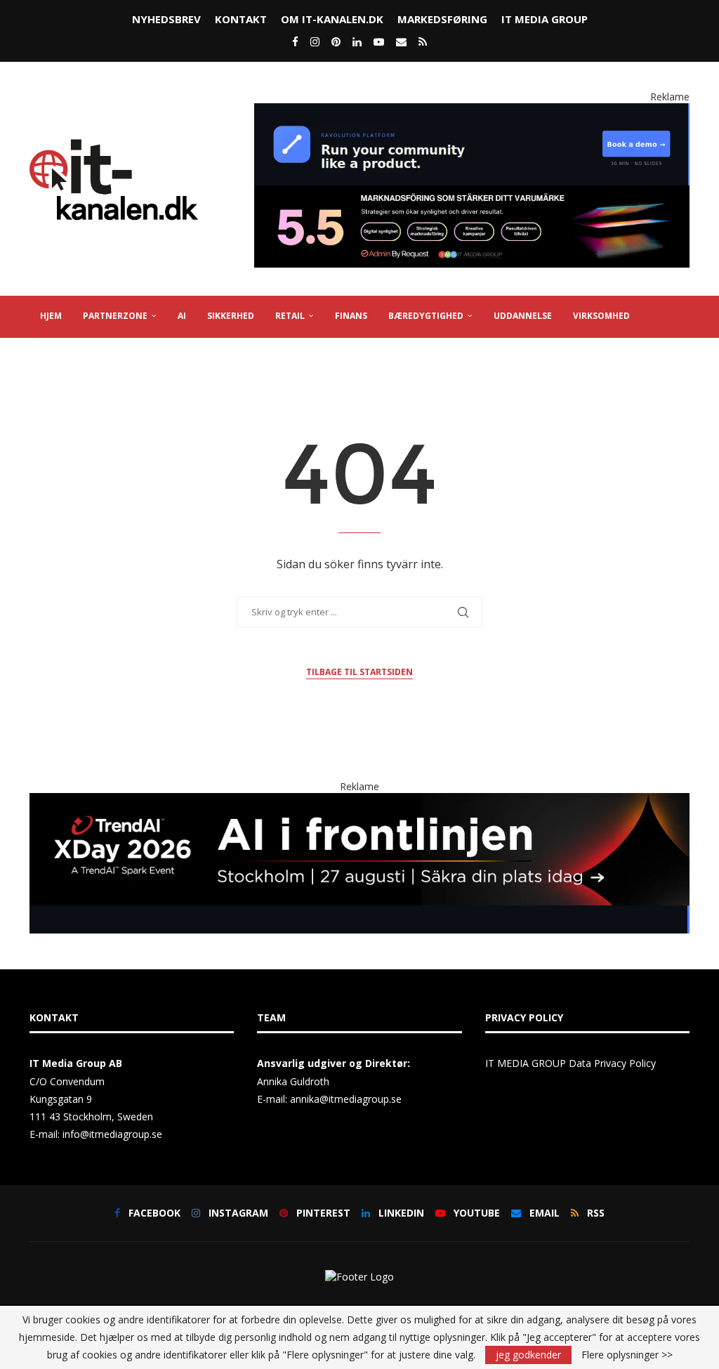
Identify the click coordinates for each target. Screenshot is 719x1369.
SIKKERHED (230, 316)
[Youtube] (379, 41)
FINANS (351, 316)
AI (182, 316)
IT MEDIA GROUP (544, 19)
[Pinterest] (336, 41)
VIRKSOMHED (601, 316)
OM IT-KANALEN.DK (332, 19)
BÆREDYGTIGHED (425, 316)
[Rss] (422, 41)
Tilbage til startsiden (359, 672)
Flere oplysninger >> (627, 1355)
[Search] (682, 399)
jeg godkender (528, 1354)
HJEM (51, 316)
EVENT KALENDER (156, 357)
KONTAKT (241, 19)
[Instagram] (314, 41)
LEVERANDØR (69, 357)
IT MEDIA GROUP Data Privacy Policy (570, 1063)
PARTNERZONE (115, 316)
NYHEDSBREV (166, 19)
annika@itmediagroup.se (346, 1099)
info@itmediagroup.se (112, 1134)
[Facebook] (295, 41)
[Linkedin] (357, 41)
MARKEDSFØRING (442, 19)
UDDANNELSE (523, 316)
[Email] (401, 41)
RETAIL (290, 316)
